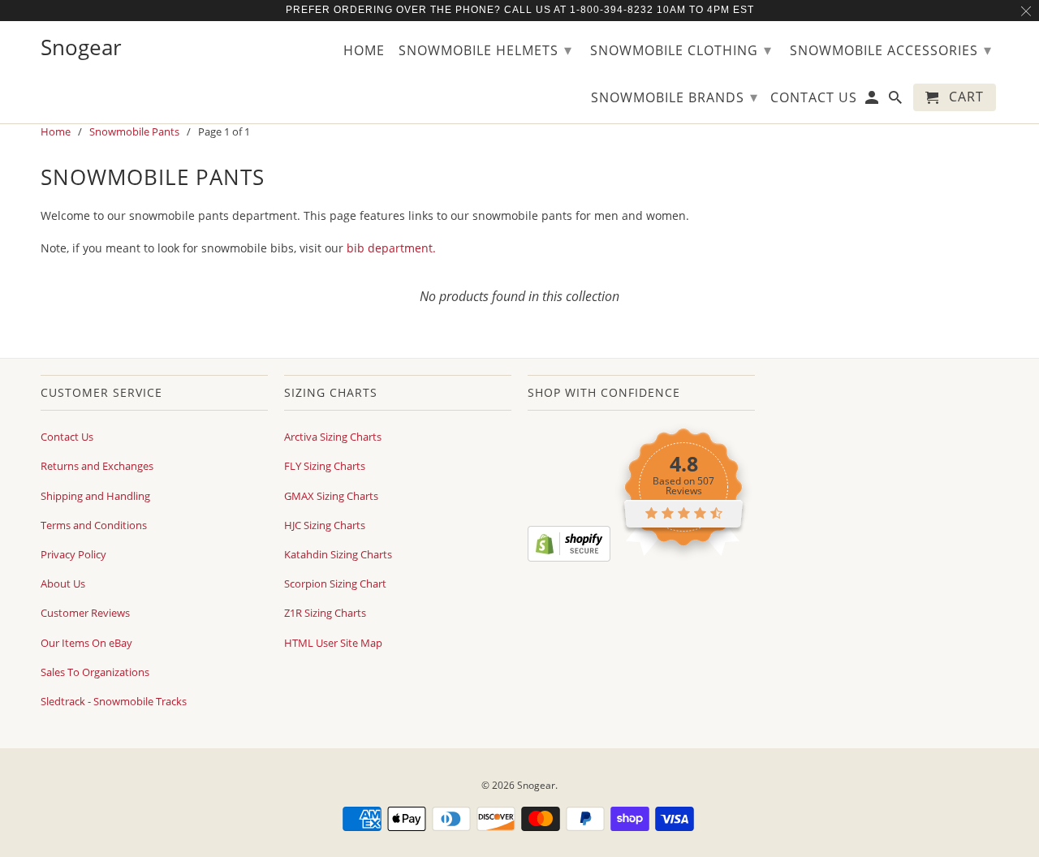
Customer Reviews (85, 612)
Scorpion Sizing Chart (335, 583)
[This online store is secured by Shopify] (569, 557)
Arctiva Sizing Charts (333, 436)
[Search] (896, 100)
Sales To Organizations (95, 672)
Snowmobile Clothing (681, 49)
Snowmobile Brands (674, 96)
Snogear (536, 785)
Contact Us (67, 436)
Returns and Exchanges (97, 466)
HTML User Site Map (333, 642)
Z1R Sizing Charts (325, 612)
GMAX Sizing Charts (331, 496)
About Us (63, 583)
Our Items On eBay (86, 642)
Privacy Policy (73, 554)
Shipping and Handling (95, 496)
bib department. (391, 248)
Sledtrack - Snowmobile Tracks (114, 701)
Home (364, 51)
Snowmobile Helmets (485, 49)
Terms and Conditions (94, 525)
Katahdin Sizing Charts (338, 554)
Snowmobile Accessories (891, 49)
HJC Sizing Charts (324, 525)
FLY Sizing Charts (324, 466)
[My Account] (873, 100)
